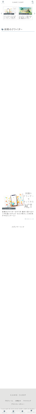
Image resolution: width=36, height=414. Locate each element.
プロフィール (9, 401)
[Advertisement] (18, 109)
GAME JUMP (18, 2)
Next (35, 13)
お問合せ (18, 401)
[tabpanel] (10, 13)
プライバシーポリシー (18, 404)
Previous (1, 13)
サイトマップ (27, 401)
